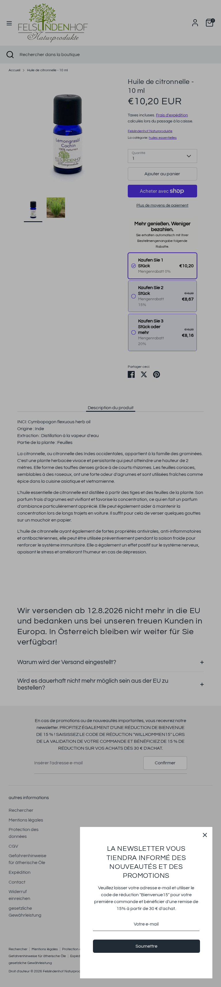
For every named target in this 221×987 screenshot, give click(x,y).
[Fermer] (205, 834)
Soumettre (146, 946)
